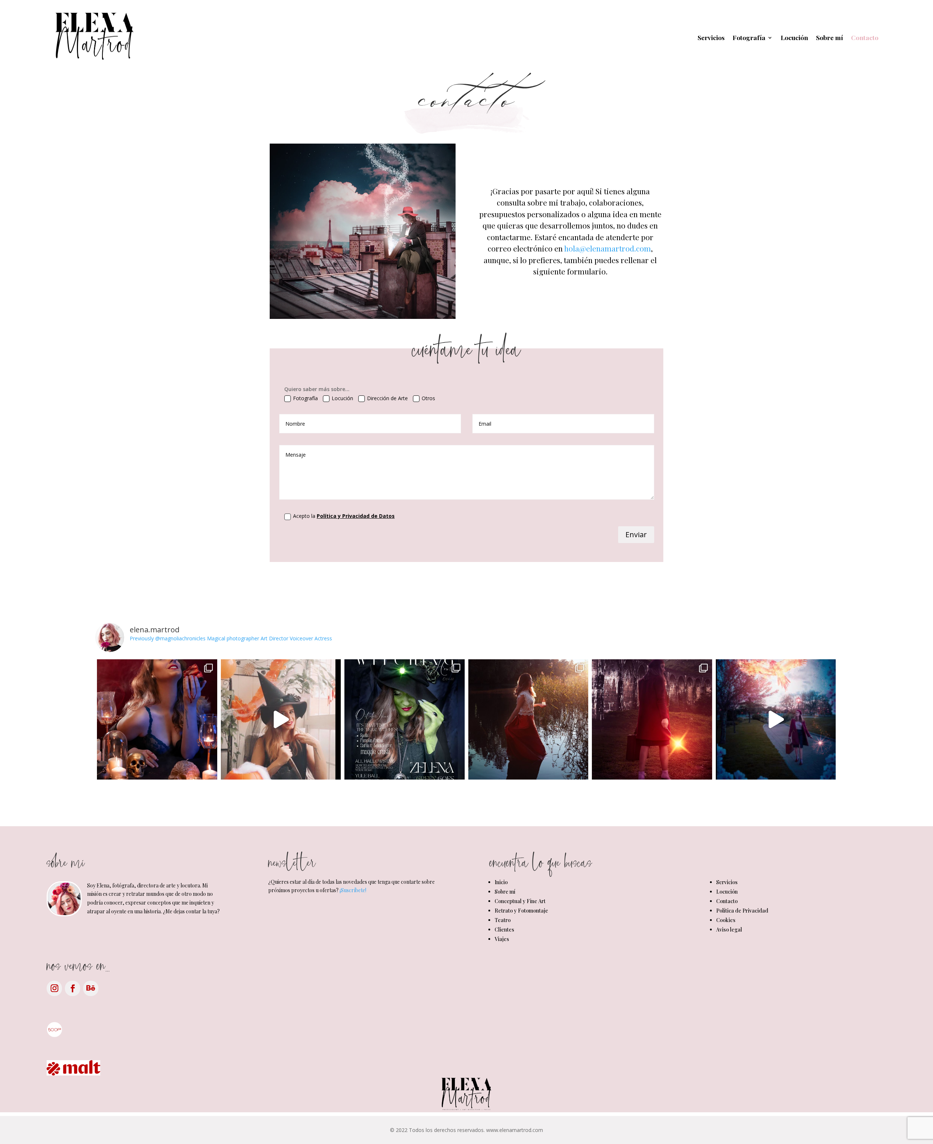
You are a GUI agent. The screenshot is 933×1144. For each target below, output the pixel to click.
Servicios (711, 37)
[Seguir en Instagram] (54, 988)
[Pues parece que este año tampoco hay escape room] (281, 719)
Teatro (503, 920)
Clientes (504, 929)
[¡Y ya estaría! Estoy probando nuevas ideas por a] (776, 719)
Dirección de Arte (387, 398)
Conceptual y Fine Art (520, 901)
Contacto (864, 37)
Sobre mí (829, 37)
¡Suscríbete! (353, 890)
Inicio (501, 882)
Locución (794, 37)
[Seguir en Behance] (90, 988)
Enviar (636, 534)
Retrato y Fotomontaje (521, 910)
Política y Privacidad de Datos (356, 515)
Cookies (725, 920)
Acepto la (344, 515)
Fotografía (749, 37)
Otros (428, 398)
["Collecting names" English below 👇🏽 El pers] (157, 719)
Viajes (502, 939)
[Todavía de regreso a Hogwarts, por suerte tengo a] (652, 719)
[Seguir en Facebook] (72, 988)
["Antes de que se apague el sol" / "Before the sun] (528, 719)
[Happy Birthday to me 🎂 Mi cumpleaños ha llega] (404, 719)
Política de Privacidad (742, 910)
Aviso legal (729, 929)
